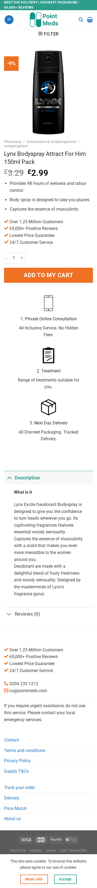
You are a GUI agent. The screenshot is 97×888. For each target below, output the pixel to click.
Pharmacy (12, 142)
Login (51, 851)
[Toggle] (9, 477)
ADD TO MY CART (48, 274)
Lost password (73, 851)
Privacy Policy (17, 760)
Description (27, 477)
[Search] (81, 19)
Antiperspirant (16, 146)
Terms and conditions (24, 750)
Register (18, 851)
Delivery (11, 798)
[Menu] (9, 19)
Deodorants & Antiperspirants (51, 142)
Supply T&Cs (16, 771)
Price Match (15, 808)
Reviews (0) (27, 614)
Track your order (19, 787)
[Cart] (90, 19)
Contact (11, 740)
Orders (35, 851)
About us (12, 818)
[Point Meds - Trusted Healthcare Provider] (48, 19)
